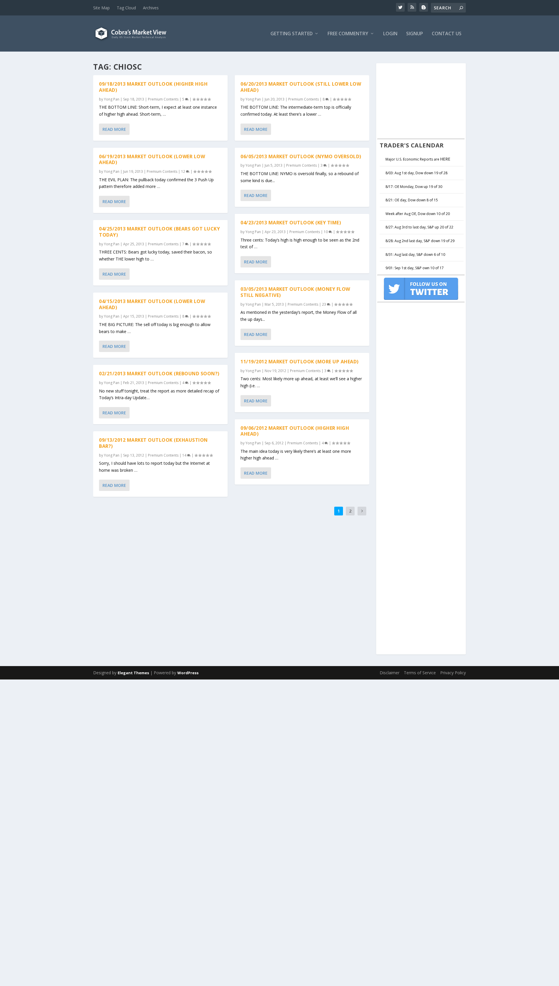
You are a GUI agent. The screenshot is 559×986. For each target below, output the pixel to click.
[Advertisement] (421, 100)
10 (326, 231)
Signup (414, 34)
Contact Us (446, 34)
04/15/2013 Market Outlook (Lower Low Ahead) (152, 304)
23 (324, 304)
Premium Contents (163, 99)
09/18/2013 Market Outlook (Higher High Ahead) (153, 87)
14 (184, 455)
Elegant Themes (133, 672)
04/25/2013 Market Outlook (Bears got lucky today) (159, 232)
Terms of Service (420, 672)
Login (390, 34)
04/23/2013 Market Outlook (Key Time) (290, 222)
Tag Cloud (126, 7)
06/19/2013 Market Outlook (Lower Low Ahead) (152, 159)
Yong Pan (111, 99)
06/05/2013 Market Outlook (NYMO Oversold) (300, 156)
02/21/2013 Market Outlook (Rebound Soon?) (159, 373)
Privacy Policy (453, 672)
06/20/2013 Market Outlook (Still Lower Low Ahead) (300, 87)
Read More (114, 129)
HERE (445, 159)
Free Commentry (348, 34)
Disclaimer (389, 672)
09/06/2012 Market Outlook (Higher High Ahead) (294, 431)
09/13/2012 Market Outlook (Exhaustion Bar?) (153, 443)
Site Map (101, 7)
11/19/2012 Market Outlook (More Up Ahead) (299, 361)
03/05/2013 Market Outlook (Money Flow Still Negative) (295, 292)
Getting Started (291, 34)
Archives (151, 7)
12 (183, 171)
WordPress (188, 672)
